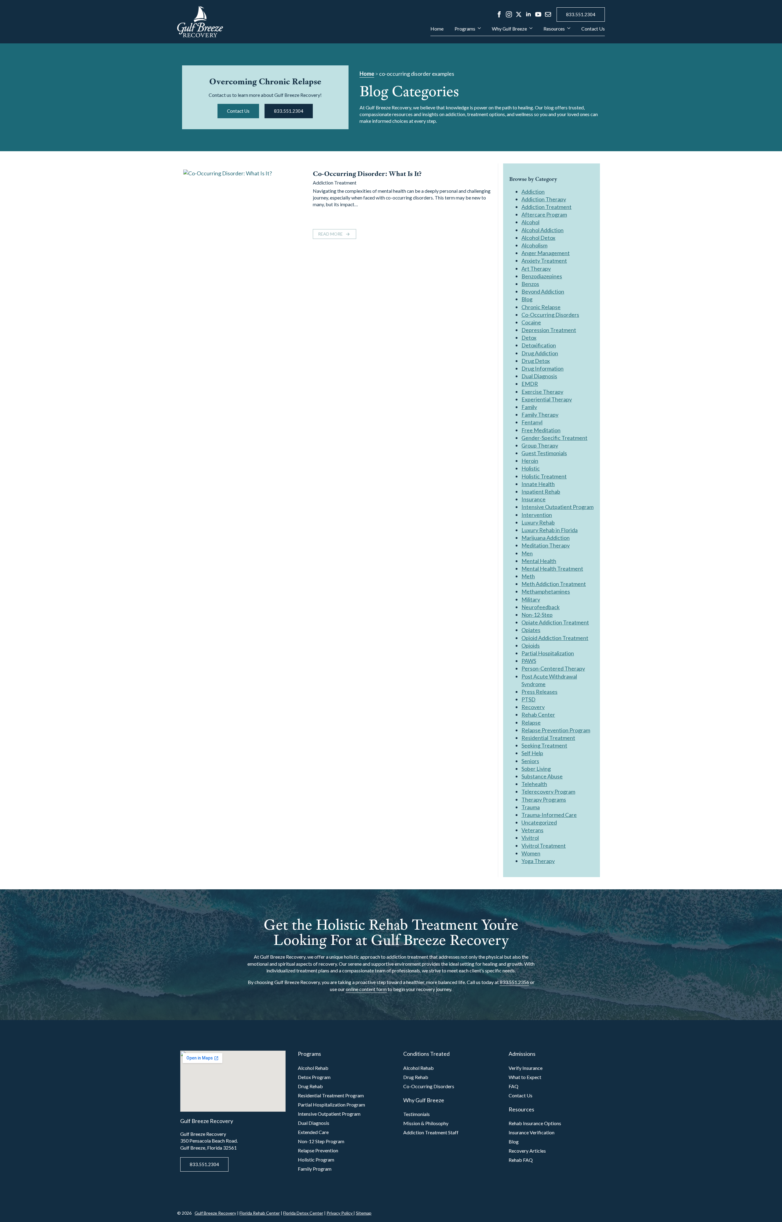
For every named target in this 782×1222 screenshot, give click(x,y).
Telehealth (534, 784)
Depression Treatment (548, 330)
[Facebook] (499, 14)
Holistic (530, 468)
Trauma (530, 807)
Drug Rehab (310, 1086)
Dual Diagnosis (539, 376)
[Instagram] (509, 14)
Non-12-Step (537, 614)
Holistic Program (316, 1159)
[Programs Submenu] (478, 31)
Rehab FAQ (521, 1160)
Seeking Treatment (544, 745)
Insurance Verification (531, 1132)
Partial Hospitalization (547, 653)
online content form (366, 989)
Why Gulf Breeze (509, 28)
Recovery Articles (527, 1151)
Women (530, 853)
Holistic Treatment (544, 476)
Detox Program (314, 1077)
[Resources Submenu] (567, 31)
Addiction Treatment (334, 182)
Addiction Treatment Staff (431, 1132)
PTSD (528, 699)
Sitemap (363, 1213)
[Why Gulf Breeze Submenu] (529, 31)
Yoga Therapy (538, 861)
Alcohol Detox (538, 237)
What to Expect (525, 1077)
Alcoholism (534, 245)
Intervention (536, 514)
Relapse (531, 722)
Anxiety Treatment (544, 260)
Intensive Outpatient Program (557, 506)
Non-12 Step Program (321, 1141)
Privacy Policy (340, 1213)
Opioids (530, 645)
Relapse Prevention (318, 1150)
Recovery (533, 707)
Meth (528, 576)
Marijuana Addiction (545, 537)
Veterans (532, 830)
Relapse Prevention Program (555, 730)
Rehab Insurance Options (535, 1123)
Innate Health (538, 484)
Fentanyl (532, 422)
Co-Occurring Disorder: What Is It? (367, 174)
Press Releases (539, 691)
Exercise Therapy (542, 391)
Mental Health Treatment (552, 568)
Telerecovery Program (548, 791)
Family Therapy (539, 414)
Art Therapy (536, 268)
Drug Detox (535, 360)
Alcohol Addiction (542, 230)
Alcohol (530, 222)
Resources (554, 28)
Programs (465, 28)
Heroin (529, 460)
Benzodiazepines (541, 276)
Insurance (533, 499)
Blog (526, 299)
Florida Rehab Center (259, 1213)
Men (527, 553)
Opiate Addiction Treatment (555, 622)
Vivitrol (530, 837)
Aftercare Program (544, 214)
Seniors (530, 761)
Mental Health (538, 561)
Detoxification (538, 345)
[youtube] (538, 14)
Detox (528, 337)
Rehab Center (538, 714)
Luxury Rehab (538, 522)
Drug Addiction (539, 353)
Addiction (533, 191)
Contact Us (593, 28)
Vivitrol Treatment (543, 845)
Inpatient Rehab (540, 491)
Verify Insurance (526, 1068)
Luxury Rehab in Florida (549, 530)
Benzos (530, 283)
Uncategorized (539, 822)
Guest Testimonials (544, 453)
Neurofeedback (540, 607)
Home (437, 28)
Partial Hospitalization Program (331, 1104)
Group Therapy (539, 445)
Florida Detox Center (303, 1213)
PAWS (528, 660)
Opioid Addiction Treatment (554, 638)
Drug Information (542, 368)
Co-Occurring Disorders (550, 314)
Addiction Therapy (543, 199)
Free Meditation (541, 430)
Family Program (314, 1169)
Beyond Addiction (542, 291)
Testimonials (416, 1114)
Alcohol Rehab (313, 1068)
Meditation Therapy (545, 545)
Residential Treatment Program (331, 1095)
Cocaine (531, 322)
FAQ (513, 1086)
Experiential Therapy (546, 399)
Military (530, 599)
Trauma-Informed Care (549, 814)
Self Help (532, 753)
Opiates (530, 630)
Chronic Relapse (541, 307)
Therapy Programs (543, 799)
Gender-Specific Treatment (554, 437)
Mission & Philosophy (425, 1123)
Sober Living (536, 768)
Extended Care (313, 1132)
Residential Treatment (548, 737)
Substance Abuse (542, 776)
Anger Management (545, 253)
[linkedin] (528, 14)
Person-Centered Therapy (553, 668)
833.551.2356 (514, 982)
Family (529, 407)
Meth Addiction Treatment (553, 583)
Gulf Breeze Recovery (215, 1213)
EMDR (529, 383)
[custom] (548, 14)
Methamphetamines (545, 591)
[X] (519, 14)
